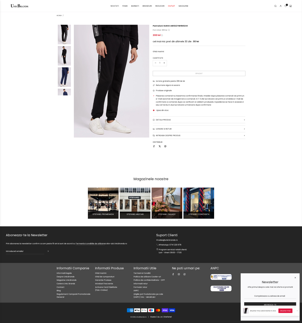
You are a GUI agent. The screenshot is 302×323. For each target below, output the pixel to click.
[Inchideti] (295, 277)
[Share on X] (159, 147)
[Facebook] (173, 274)
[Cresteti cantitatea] (164, 63)
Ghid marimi (158, 51)
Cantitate (158, 58)
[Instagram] (178, 274)
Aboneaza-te (270, 305)
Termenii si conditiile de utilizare (90, 243)
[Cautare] (275, 6)
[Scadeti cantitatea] (155, 63)
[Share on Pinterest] (165, 147)
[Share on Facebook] (154, 147)
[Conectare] (280, 6)
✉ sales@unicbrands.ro (167, 240)
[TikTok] (184, 274)
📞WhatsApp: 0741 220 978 (168, 244)
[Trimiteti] (48, 252)
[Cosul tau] (290, 6)
